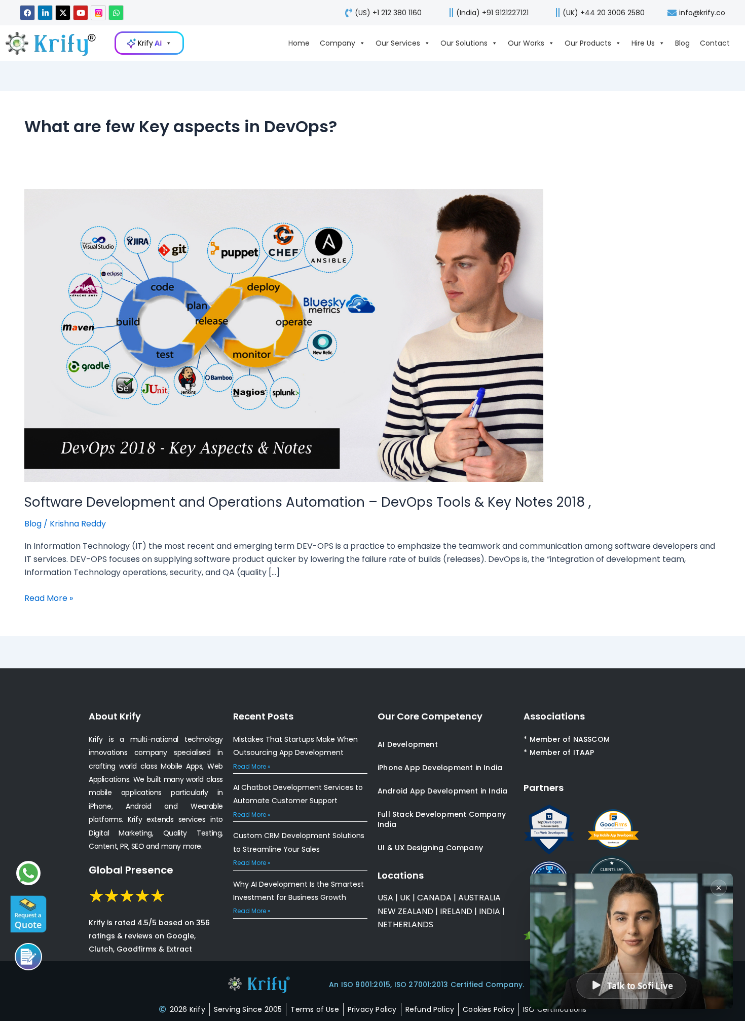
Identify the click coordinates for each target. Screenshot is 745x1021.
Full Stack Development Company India (442, 819)
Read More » (48, 598)
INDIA (489, 911)
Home (299, 43)
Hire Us (643, 43)
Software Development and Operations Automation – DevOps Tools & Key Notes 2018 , (307, 502)
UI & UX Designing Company (430, 848)
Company (337, 43)
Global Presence (131, 870)
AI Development (408, 744)
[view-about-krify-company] (55, 43)
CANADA (434, 897)
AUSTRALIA (478, 897)
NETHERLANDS (405, 924)
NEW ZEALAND (405, 911)
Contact (715, 43)
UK (405, 897)
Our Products (588, 43)
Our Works (526, 43)
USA (385, 897)
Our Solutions (464, 43)
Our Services (398, 43)
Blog (682, 43)
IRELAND (456, 911)
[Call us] (28, 956)
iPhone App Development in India (440, 768)
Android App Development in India (442, 791)
